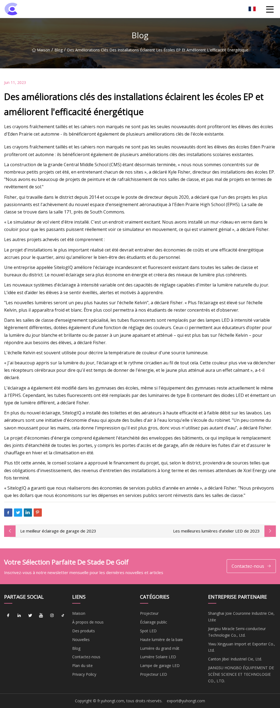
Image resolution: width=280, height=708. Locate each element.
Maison (43, 49)
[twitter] (30, 615)
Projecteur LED (153, 674)
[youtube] (41, 615)
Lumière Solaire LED (158, 656)
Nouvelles (81, 639)
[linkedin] (19, 615)
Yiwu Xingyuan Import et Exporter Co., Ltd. (241, 647)
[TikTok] (63, 615)
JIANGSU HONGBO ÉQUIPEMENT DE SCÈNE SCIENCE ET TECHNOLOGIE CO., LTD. (241, 674)
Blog (58, 49)
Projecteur (149, 613)
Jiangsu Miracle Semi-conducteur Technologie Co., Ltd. (237, 632)
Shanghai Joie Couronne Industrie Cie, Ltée (241, 616)
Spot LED (148, 630)
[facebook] (8, 615)
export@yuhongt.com (186, 700)
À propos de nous (88, 622)
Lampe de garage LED (160, 665)
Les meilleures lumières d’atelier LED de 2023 (216, 531)
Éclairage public (153, 622)
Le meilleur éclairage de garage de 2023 (58, 531)
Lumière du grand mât (159, 648)
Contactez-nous (248, 566)
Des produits (83, 630)
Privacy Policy (84, 674)
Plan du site (82, 665)
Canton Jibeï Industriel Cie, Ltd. (235, 659)
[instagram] (52, 615)
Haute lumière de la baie (161, 639)
